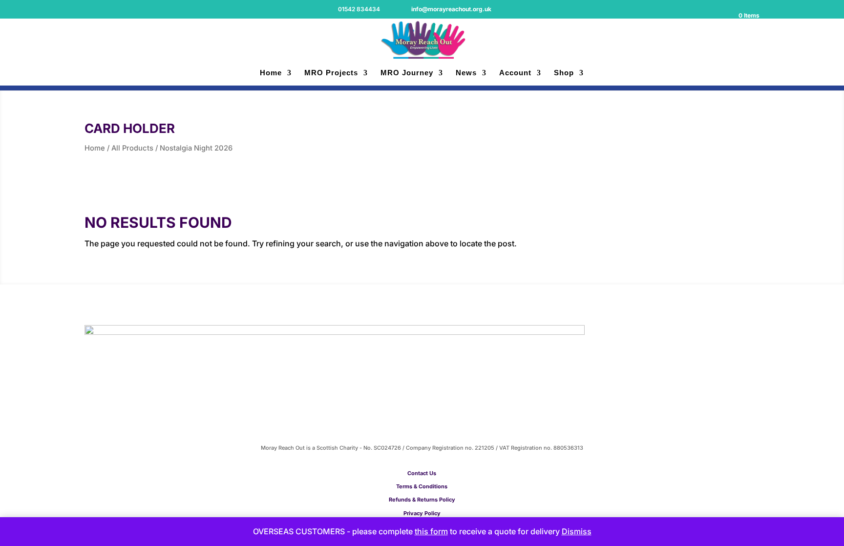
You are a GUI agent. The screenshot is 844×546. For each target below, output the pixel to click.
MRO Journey (406, 73)
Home (271, 73)
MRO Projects (331, 73)
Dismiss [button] (576, 531)
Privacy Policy (422, 513)
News (466, 73)
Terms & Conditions (421, 486)
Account (515, 73)
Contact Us (421, 473)
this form (431, 531)
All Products (132, 148)
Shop (564, 73)
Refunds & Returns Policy (422, 499)
